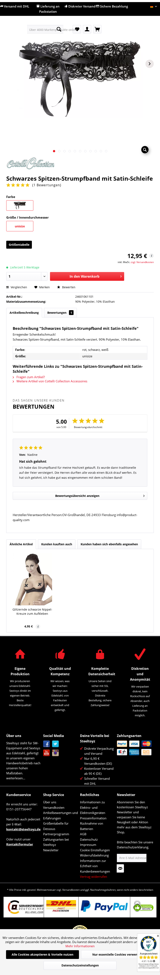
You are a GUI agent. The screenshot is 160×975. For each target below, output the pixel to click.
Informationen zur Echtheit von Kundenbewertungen (95, 866)
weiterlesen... (15, 778)
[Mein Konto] (87, 29)
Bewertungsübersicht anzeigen (77, 496)
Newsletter (51, 850)
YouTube (46, 753)
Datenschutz (89, 839)
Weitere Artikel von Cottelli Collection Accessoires (51, 381)
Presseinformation (93, 818)
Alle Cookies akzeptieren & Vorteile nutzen (42, 954)
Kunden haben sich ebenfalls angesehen (109, 544)
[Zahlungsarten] (134, 748)
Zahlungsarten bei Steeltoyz (56, 842)
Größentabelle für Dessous (56, 826)
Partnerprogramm (56, 834)
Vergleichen (18, 287)
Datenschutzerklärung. (133, 847)
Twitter (55, 744)
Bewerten (68, 287)
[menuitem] (45, 29)
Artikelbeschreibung (24, 313)
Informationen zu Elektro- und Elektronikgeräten (92, 807)
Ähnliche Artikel (21, 544)
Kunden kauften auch (56, 544)
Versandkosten (53, 807)
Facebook (46, 744)
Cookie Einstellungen (95, 850)
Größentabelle (19, 245)
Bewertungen (59, 313)
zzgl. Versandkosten (142, 262)
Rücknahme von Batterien (91, 826)
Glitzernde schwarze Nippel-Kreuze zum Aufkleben (32, 611)
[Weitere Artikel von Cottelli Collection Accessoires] (80, 164)
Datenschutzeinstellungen (80, 965)
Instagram (55, 753)
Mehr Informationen (80, 946)
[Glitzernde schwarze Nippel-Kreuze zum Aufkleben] (32, 579)
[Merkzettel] (77, 29)
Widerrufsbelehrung (94, 855)
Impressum (88, 845)
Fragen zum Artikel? (30, 377)
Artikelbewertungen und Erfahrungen (60, 815)
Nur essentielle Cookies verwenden (117, 954)
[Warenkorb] (97, 29)
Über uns (49, 802)
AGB (83, 834)
